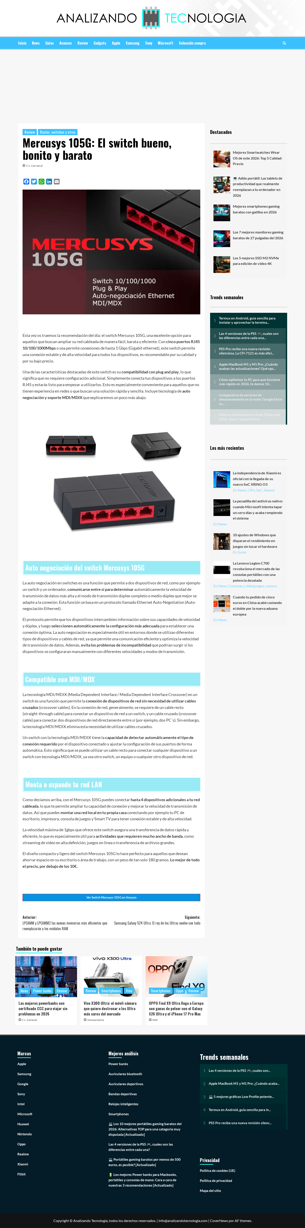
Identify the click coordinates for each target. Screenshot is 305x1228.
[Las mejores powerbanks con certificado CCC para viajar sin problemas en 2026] (46, 976)
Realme (23, 1154)
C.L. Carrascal (34, 165)
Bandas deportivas (123, 1094)
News (36, 43)
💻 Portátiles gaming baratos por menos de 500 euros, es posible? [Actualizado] (145, 1162)
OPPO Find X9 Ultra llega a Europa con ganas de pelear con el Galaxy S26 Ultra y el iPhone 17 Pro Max (176, 1008)
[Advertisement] (152, 83)
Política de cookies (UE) (217, 1171)
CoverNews (219, 1220)
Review (82, 43)
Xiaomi (22, 1164)
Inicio (22, 43)
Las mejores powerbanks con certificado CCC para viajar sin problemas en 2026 (43, 1008)
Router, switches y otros (57, 132)
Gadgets (100, 43)
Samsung (133, 43)
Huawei (23, 1124)
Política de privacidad (216, 1181)
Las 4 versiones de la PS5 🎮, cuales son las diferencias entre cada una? (141, 1147)
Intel (21, 1104)
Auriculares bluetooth (125, 1074)
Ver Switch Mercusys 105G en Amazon (111, 897)
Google (22, 1084)
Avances (65, 43)
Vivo (129, 990)
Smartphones (111, 990)
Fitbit (21, 1174)
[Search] (284, 43)
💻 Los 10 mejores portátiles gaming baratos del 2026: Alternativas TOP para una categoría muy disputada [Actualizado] (145, 1129)
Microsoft (165, 43)
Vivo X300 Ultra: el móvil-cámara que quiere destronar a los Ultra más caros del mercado (110, 1008)
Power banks (42, 990)
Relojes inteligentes (123, 1104)
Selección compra (192, 43)
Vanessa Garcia (95, 1020)
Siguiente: (157, 920)
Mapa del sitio (210, 1191)
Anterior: (65, 923)
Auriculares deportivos (126, 1084)
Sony (148, 43)
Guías (49, 43)
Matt (155, 1020)
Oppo (179, 990)
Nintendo (24, 1134)
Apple (116, 43)
